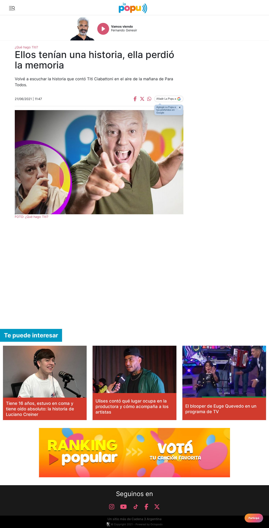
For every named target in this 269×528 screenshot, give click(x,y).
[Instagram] (111, 507)
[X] (157, 507)
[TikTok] (136, 507)
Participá (254, 518)
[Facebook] (146, 507)
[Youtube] (123, 507)
